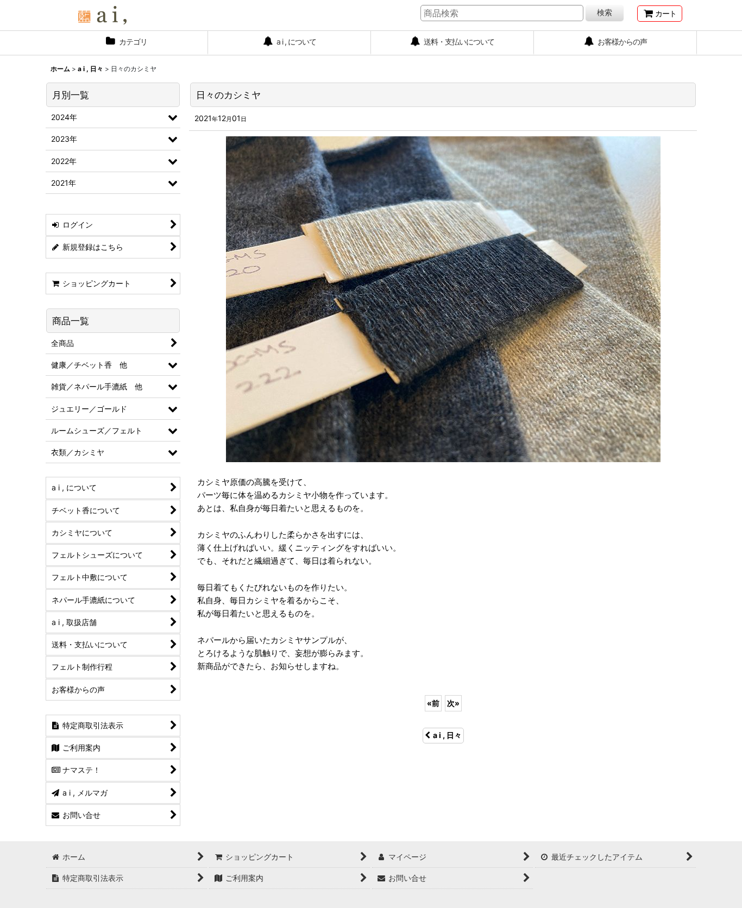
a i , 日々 (447, 735)
